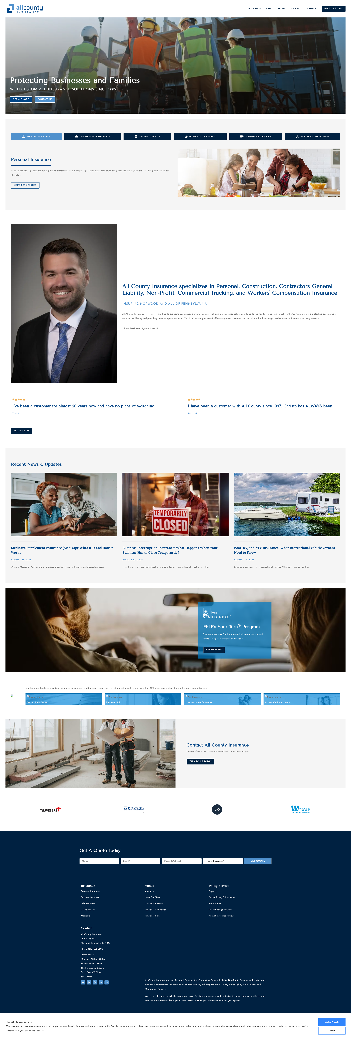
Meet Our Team (152, 897)
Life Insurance (88, 904)
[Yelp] (95, 982)
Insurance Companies (155, 910)
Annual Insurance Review (221, 916)
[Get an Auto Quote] (64, 699)
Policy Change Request (220, 910)
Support (295, 9)
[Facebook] (89, 982)
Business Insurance (90, 897)
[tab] (36, 136)
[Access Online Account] (302, 699)
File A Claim (215, 904)
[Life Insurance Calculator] (222, 699)
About (281, 9)
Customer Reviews (154, 904)
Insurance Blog (152, 916)
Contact (311, 9)
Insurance (254, 9)
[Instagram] (101, 982)
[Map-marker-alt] (83, 982)
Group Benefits (88, 910)
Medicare (85, 916)
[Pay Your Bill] (143, 699)
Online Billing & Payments (222, 897)
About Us (149, 891)
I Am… (269, 9)
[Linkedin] (106, 982)
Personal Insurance (90, 891)
